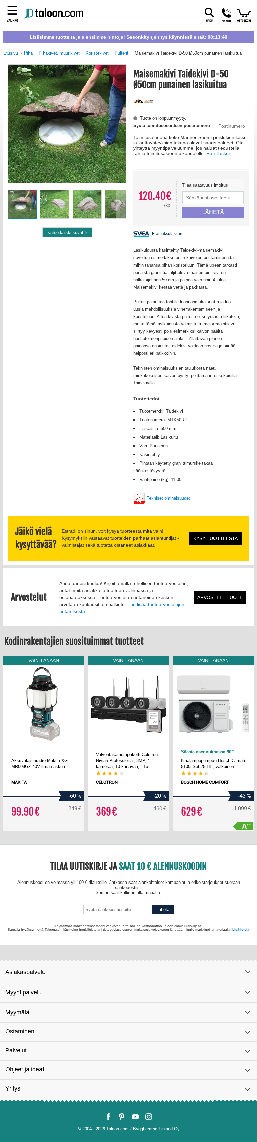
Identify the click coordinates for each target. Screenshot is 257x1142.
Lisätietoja (177, 1086)
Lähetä (174, 1061)
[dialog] (128, 571)
